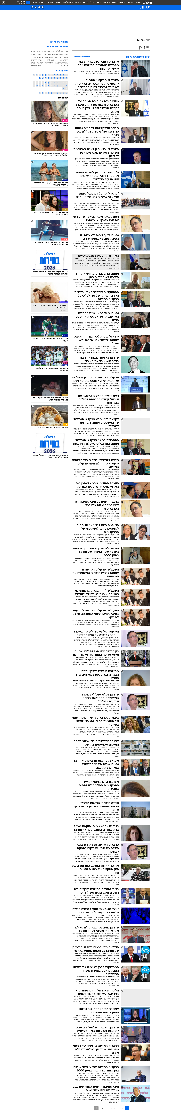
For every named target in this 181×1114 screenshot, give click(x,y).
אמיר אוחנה (51, 54)
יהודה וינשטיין (41, 54)
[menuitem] (137, 2)
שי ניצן (140, 40)
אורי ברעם (43, 57)
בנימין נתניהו (35, 51)
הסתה (33, 54)
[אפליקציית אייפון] (39, 7)
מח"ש (33, 63)
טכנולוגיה (67, 2)
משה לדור (50, 60)
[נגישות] (3, 2)
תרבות (113, 2)
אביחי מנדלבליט (62, 51)
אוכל (92, 2)
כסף (98, 2)
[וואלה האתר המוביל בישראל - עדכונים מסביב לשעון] (147, 2)
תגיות (148, 40)
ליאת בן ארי (63, 60)
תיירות (76, 2)
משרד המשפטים (61, 63)
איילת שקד (49, 63)
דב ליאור (40, 63)
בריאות (85, 2)
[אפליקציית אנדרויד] (42, 7)
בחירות (122, 2)
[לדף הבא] (96, 1108)
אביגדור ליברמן (36, 60)
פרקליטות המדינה (48, 51)
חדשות (138, 2)
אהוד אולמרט (52, 57)
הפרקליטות (35, 57)
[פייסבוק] (32, 7)
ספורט (130, 2)
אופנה (58, 2)
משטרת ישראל (62, 57)
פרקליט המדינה (62, 54)
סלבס (105, 2)
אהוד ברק (64, 66)
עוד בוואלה (63, 98)
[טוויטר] (35, 7)
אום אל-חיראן (36, 66)
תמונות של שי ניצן (59, 42)
